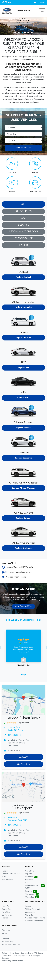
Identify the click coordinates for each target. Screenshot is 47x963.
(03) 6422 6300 (14, 825)
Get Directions (23, 764)
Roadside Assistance (34, 921)
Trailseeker (30, 894)
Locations (41, 2)
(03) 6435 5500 (14, 735)
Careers (5, 933)
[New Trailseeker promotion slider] (25, 32)
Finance (5, 918)
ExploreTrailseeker (23, 307)
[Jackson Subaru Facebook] (3, 2)
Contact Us (23, 757)
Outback (29, 880)
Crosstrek (29, 871)
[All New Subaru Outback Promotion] (23, 26)
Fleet (4, 936)
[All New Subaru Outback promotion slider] (22, 32)
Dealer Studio (17, 961)
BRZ (27, 883)
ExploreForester (23, 428)
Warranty (29, 915)
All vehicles (23, 211)
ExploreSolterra (23, 518)
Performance (23, 238)
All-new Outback (32, 885)
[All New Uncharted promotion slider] (28, 32)
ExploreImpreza (23, 338)
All (23, 204)
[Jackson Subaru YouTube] (10, 2)
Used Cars (6, 906)
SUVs (23, 218)
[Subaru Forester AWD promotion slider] (15, 32)
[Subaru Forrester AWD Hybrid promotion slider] (19, 32)
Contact (5, 939)
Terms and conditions (11, 945)
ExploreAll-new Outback (23, 488)
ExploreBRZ (23, 368)
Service (28, 906)
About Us (6, 930)
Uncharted (29, 897)
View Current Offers (23, 606)
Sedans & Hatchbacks (23, 232)
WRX (27, 888)
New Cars (6, 912)
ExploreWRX (23, 398)
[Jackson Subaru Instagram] (6, 2)
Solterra (28, 891)
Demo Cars (6, 909)
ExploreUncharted (23, 548)
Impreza (28, 874)
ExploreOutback (23, 277)
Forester (29, 877)
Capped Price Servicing (35, 918)
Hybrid (23, 245)
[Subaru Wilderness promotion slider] (32, 32)
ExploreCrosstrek (23, 458)
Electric (23, 225)
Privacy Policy (7, 942)
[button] (42, 10)
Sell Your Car (7, 915)
